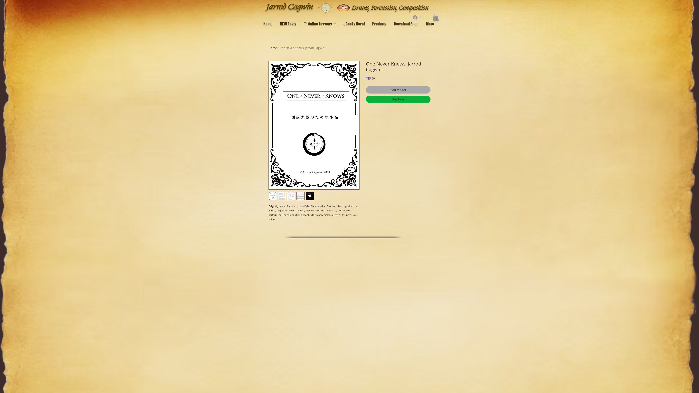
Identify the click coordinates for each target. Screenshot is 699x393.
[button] (436, 17)
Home (272, 48)
